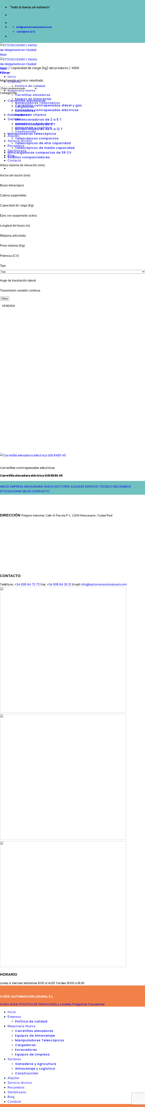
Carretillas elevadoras (32, 95)
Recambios (16, 1087)
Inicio (12, 76)
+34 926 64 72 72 (27, 584)
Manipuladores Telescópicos (37, 103)
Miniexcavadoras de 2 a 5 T (38, 119)
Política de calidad (31, 1021)
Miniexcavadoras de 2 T (35, 124)
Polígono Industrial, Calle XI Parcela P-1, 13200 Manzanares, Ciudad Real (66, 515)
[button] (5, 73)
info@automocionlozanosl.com (103, 584)
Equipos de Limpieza (30, 115)
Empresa (14, 1016)
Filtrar (5, 298)
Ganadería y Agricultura (35, 1064)
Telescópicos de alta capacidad (43, 143)
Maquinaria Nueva (21, 1026)
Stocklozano (17, 1092)
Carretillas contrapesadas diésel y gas (48, 105)
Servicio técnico (20, 1082)
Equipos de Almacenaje (35, 1035)
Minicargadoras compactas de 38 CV (40, 152)
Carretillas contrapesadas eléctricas (47, 110)
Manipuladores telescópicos (32, 134)
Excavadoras (18, 115)
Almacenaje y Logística (35, 1068)
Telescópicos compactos (37, 138)
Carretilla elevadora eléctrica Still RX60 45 (31, 476)
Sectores (14, 119)
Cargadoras (25, 1045)
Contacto (14, 160)
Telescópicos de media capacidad (45, 148)
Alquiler (13, 136)
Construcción (26, 1073)
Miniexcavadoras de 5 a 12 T (39, 129)
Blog (11, 1097)
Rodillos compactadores (29, 157)
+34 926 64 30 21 (59, 584)
